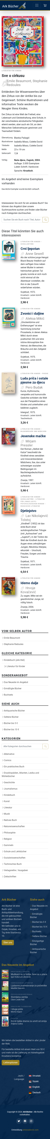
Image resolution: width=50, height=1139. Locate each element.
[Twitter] (19, 1121)
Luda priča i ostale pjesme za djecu (34, 380)
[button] (45, 5)
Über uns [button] (7, 942)
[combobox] (22, 219)
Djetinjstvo (28, 511)
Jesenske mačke (33, 436)
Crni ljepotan (30, 249)
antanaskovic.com (30, 1130)
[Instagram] (31, 1121)
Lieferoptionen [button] (10, 1062)
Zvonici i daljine (32, 313)
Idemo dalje (29, 583)
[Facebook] (25, 1121)
